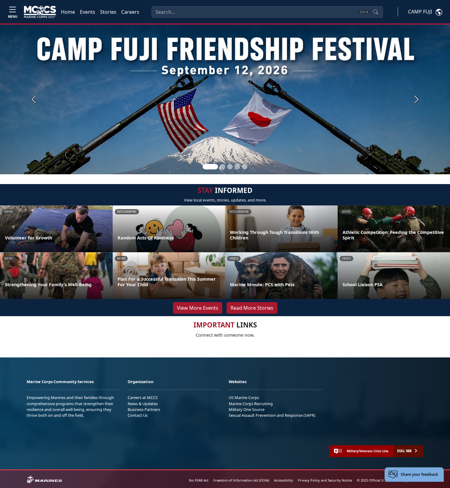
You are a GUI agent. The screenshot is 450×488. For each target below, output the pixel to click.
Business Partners (144, 409)
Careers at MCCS (143, 397)
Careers (130, 12)
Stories (108, 12)
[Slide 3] (230, 166)
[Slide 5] (244, 166)
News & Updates (143, 403)
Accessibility (283, 480)
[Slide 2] (222, 166)
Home (68, 12)
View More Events (197, 308)
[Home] (40, 12)
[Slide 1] (210, 166)
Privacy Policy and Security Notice (325, 480)
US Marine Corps (244, 397)
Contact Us (138, 415)
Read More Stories (252, 308)
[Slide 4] (237, 166)
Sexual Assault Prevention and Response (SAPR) (272, 415)
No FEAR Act (198, 480)
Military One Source (246, 409)
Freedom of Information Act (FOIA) (241, 480)
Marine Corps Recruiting (251, 403)
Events (87, 12)
